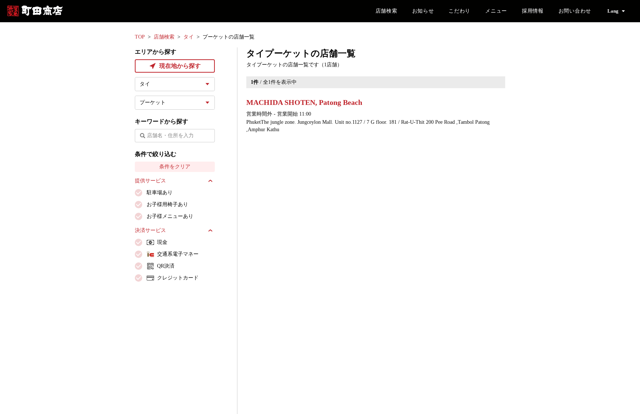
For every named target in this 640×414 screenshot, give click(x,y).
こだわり (459, 11)
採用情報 (533, 11)
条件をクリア (174, 166)
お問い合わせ (575, 11)
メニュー (496, 11)
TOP (140, 37)
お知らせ (423, 11)
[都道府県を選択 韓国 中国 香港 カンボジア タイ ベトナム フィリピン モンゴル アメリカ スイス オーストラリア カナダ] (175, 84)
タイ (188, 37)
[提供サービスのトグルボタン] (210, 180)
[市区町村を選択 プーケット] (175, 103)
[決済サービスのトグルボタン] (210, 230)
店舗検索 (386, 11)
